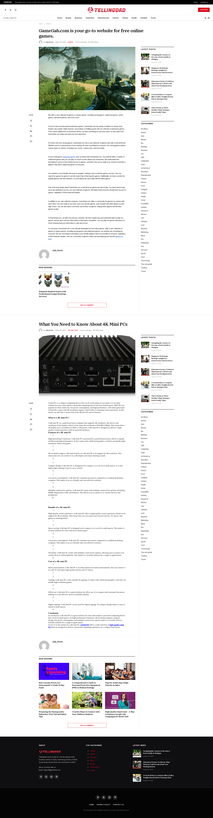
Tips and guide (146, 264)
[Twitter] (31, 126)
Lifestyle (143, 18)
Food (143, 186)
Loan (143, 225)
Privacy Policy (103, 804)
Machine (144, 228)
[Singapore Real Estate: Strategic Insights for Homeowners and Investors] (145, 70)
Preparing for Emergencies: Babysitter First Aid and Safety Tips (53, 714)
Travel (153, 18)
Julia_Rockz (49, 42)
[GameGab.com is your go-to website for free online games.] (87, 78)
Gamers (70, 42)
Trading (144, 268)
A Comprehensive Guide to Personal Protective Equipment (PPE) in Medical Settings (86, 685)
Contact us (204, 2)
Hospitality (145, 204)
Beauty (68, 18)
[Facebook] (31, 121)
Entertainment (103, 18)
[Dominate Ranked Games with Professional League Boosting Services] (54, 280)
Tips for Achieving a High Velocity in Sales (116, 684)
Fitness (125, 18)
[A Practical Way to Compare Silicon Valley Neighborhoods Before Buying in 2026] (145, 97)
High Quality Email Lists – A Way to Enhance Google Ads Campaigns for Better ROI (119, 714)
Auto (142, 136)
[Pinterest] (31, 136)
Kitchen (143, 214)
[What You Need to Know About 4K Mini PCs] (87, 366)
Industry (144, 207)
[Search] (205, 17)
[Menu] (209, 17)
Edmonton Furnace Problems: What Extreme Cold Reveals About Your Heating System (162, 83)
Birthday (144, 147)
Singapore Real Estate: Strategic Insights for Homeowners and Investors (40, 2)
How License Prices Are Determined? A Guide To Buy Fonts (51, 685)
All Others (144, 129)
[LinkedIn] (31, 131)
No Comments (82, 42)
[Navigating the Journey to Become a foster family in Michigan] (145, 57)
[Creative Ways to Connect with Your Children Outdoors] (87, 700)
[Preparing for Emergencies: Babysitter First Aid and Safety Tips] (54, 700)
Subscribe (204, 10)
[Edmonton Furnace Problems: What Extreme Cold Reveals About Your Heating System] (145, 84)
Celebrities (90, 18)
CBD (142, 157)
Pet (142, 239)
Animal (143, 132)
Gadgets (144, 189)
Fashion (116, 18)
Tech (143, 257)
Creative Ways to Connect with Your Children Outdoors (86, 713)
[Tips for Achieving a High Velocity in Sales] (120, 671)
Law (142, 218)
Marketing (144, 232)
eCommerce (145, 168)
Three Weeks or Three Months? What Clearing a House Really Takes (160, 110)
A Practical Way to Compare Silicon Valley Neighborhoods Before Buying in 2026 (162, 97)
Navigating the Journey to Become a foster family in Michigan (160, 57)
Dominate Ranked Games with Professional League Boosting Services (52, 294)
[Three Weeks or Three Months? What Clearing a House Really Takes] (145, 110)
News (143, 236)
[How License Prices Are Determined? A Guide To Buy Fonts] (54, 671)
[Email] (31, 141)
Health (134, 18)
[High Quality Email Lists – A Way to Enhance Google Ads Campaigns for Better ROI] (120, 700)
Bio (142, 143)
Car (142, 154)
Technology (145, 260)
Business (78, 18)
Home (196, 2)
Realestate (145, 243)
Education (144, 171)
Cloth (143, 164)
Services (144, 250)
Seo (142, 246)
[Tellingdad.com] (106, 10)
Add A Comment (87, 305)
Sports (143, 253)
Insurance (144, 211)
